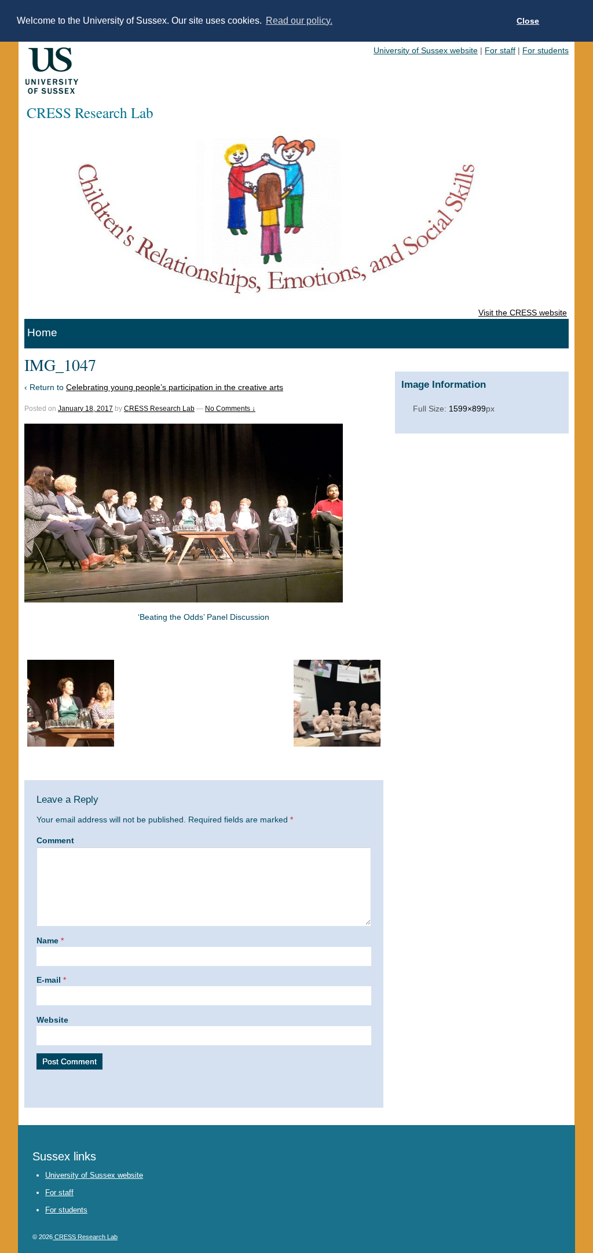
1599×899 (467, 408)
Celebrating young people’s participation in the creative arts (174, 387)
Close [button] (528, 20)
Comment (55, 840)
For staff (500, 50)
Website (52, 1019)
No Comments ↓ (230, 409)
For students (545, 50)
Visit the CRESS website (522, 312)
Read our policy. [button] (299, 20)
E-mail (48, 979)
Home (42, 332)
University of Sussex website (426, 50)
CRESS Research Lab (159, 409)
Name (47, 940)
